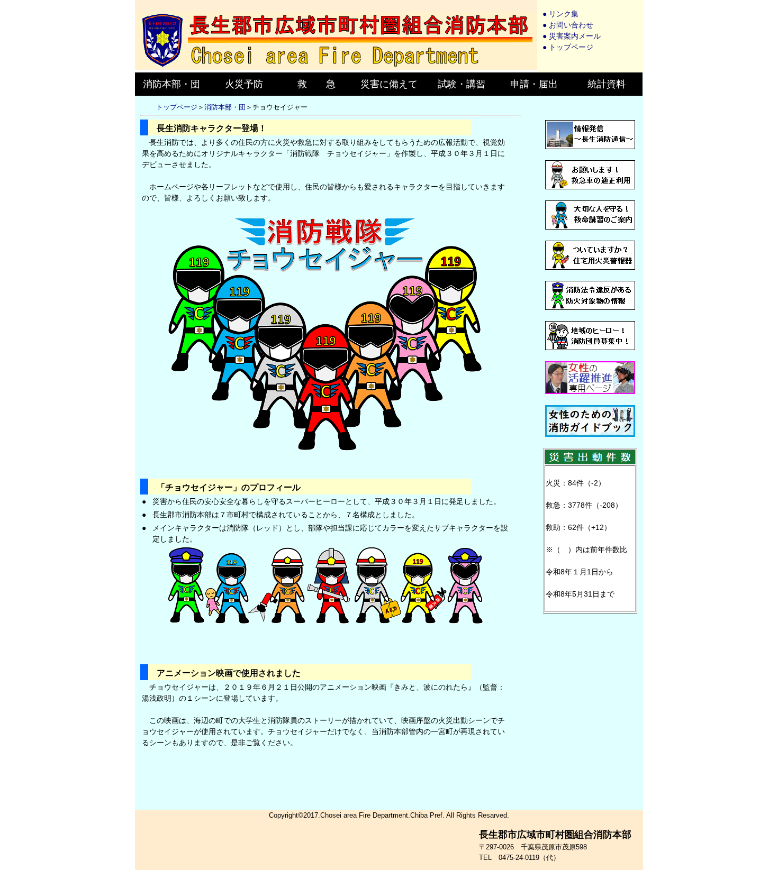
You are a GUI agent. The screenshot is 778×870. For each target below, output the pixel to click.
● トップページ (567, 47)
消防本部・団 (225, 107)
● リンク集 (560, 14)
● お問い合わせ (567, 25)
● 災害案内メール (571, 36)
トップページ (176, 107)
